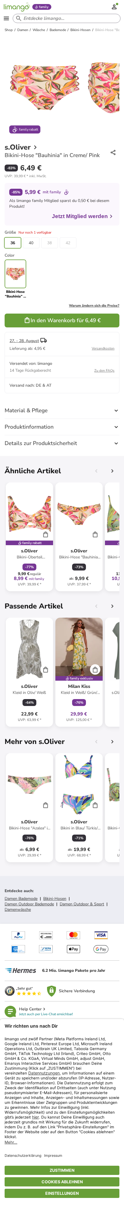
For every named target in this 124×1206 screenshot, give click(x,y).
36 (12, 243)
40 (31, 243)
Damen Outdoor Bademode (29, 904)
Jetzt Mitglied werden (80, 216)
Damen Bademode (21, 898)
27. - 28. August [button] (24, 341)
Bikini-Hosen (54, 898)
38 (49, 243)
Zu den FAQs (104, 370)
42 (68, 243)
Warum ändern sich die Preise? (94, 305)
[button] (25, 176)
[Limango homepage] (16, 7)
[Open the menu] (6, 18)
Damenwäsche (18, 909)
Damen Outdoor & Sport (82, 904)
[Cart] (45, 534)
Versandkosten (103, 348)
